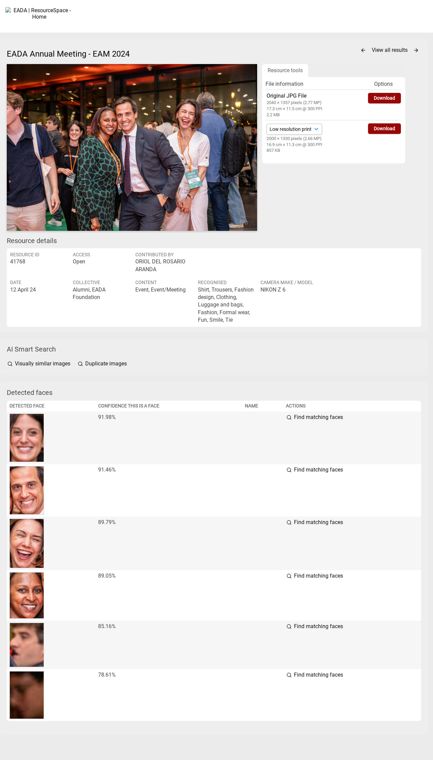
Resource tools (285, 70)
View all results (390, 50)
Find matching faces (318, 417)
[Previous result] (363, 50)
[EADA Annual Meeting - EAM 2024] (132, 147)
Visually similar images (43, 363)
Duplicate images (105, 363)
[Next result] (416, 50)
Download (384, 98)
